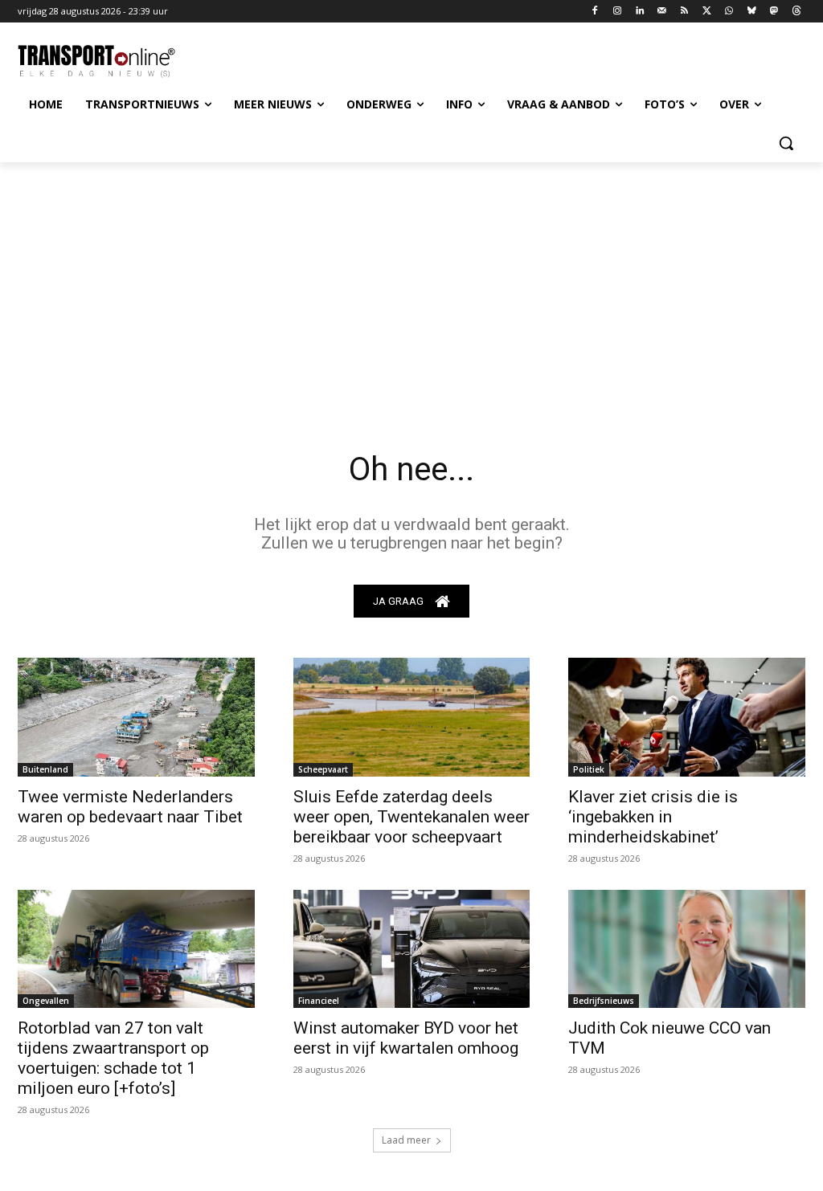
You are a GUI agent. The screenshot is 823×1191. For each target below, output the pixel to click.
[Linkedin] (640, 11)
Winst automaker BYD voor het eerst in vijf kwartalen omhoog (405, 1038)
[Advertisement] (411, 282)
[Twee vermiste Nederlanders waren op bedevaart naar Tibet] (136, 717)
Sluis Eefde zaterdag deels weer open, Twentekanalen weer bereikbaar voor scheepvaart (411, 816)
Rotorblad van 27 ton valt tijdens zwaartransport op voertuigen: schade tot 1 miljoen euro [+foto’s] (113, 1058)
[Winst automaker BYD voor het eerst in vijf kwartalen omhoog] (411, 949)
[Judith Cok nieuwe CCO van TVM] (686, 949)
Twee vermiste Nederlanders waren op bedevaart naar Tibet (130, 806)
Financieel (318, 1000)
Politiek (588, 769)
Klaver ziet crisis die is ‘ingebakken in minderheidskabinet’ (653, 816)
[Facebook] (595, 11)
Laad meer (406, 1140)
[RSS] (684, 11)
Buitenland (45, 769)
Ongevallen (46, 1000)
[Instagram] (617, 11)
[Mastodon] (773, 11)
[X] (707, 11)
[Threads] (796, 11)
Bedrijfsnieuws (603, 1000)
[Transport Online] (112, 61)
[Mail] (662, 11)
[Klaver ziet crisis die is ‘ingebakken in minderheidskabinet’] (686, 717)
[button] (786, 143)
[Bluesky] (752, 11)
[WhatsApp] (729, 11)
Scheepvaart (323, 769)
